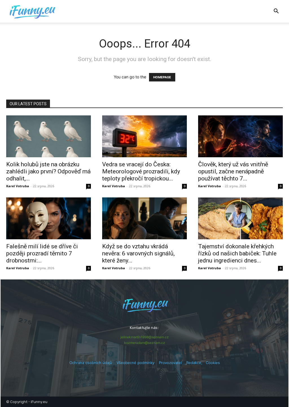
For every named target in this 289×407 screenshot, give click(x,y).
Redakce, (196, 362)
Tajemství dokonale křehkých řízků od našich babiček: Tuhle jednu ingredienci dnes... (237, 253)
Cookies (213, 362)
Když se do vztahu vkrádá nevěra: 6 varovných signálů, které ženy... (138, 253)
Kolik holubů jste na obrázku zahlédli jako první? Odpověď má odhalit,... (48, 171)
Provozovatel (170, 362)
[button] (276, 11)
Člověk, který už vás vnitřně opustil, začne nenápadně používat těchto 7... (233, 171)
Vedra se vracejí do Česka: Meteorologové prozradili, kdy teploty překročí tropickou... (141, 171)
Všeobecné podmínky (135, 362)
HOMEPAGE (162, 77)
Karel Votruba (17, 186)
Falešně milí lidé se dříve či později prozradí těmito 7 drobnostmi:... (42, 253)
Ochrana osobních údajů (90, 362)
